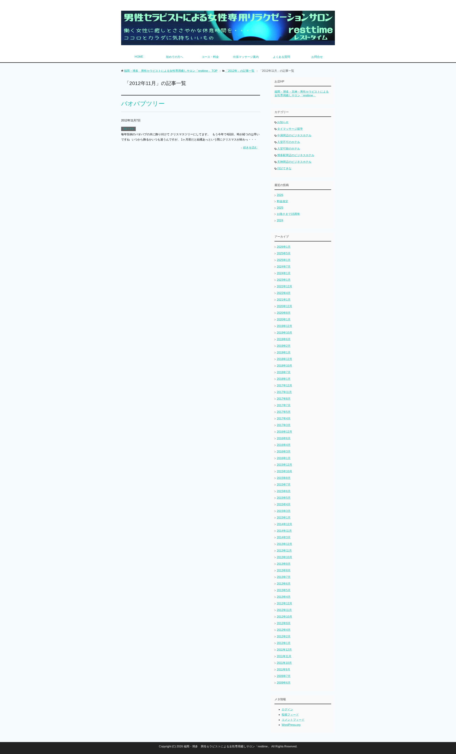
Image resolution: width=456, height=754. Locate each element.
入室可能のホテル (288, 148)
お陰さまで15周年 (288, 213)
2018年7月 (284, 372)
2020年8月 (284, 312)
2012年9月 (284, 623)
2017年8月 (284, 398)
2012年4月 (284, 629)
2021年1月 (284, 299)
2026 (280, 195)
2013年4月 (284, 596)
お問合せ (317, 56)
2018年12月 (284, 359)
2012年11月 (284, 610)
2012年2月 (284, 636)
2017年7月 (284, 405)
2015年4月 (284, 504)
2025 (280, 207)
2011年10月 (284, 662)
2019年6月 (284, 339)
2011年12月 (284, 649)
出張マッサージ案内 (246, 56)
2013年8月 (284, 570)
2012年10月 (284, 616)
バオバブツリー (143, 103)
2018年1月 (284, 378)
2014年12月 (284, 524)
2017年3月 (284, 425)
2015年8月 (284, 477)
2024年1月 (284, 273)
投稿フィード (290, 714)
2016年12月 (284, 431)
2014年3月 (284, 537)
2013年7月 (284, 577)
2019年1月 (284, 352)
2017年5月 (284, 411)
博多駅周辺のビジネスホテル (295, 155)
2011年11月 (284, 656)
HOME (139, 56)
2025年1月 (284, 260)
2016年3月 (284, 451)
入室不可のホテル (288, 142)
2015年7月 (284, 484)
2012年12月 (284, 603)
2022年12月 (284, 286)
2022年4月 (284, 293)
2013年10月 (284, 557)
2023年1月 (284, 279)
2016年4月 (284, 444)
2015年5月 (284, 497)
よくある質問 (281, 56)
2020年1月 (284, 319)
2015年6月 (284, 491)
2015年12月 (284, 464)
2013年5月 (284, 590)
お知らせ (283, 122)
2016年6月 (284, 438)
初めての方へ (174, 56)
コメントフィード (293, 719)
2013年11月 (284, 550)
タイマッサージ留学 (290, 128)
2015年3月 (284, 510)
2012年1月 (284, 643)
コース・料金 (210, 56)
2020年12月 (284, 306)
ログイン (287, 709)
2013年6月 (284, 583)
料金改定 (282, 201)
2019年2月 (284, 345)
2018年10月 (284, 365)
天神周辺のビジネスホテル (294, 161)
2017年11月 (284, 392)
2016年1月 (284, 458)
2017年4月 (284, 418)
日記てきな (128, 128)
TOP (170, 70)
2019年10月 (284, 332)
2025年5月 (284, 253)
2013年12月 (284, 544)
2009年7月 (284, 676)
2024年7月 (284, 266)
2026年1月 (284, 246)
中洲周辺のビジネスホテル (294, 135)
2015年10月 (284, 471)
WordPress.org (291, 724)
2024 (280, 220)
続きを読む (250, 147)
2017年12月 (284, 385)
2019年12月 (284, 326)
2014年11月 (284, 530)
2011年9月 (283, 669)
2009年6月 (284, 682)
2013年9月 (284, 563)
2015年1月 (284, 517)
